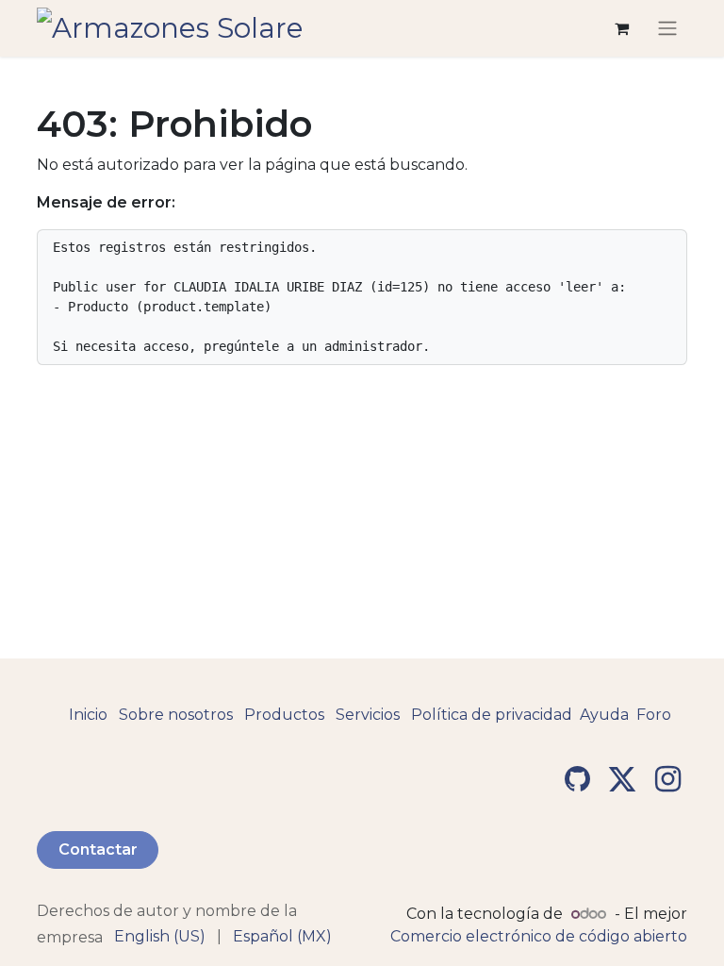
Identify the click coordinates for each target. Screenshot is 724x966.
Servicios (368, 715)
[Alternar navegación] (667, 28)
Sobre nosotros (176, 715)
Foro (653, 715)
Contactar (98, 849)
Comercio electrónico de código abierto (538, 936)
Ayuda (604, 715)
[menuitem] (160, 937)
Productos (284, 715)
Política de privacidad (491, 715)
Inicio (88, 715)
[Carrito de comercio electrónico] (621, 28)
